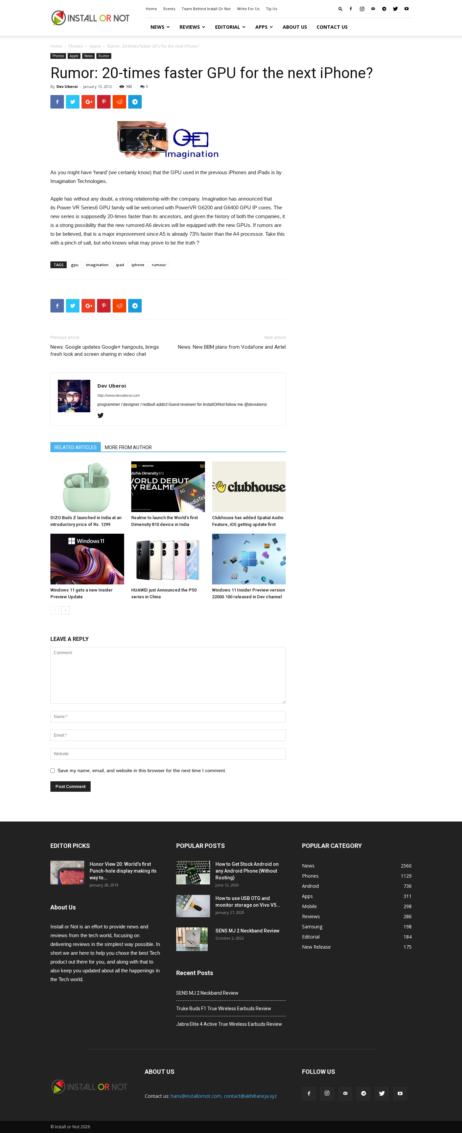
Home (151, 8)
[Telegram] (384, 9)
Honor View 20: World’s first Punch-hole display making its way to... (123, 870)
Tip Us (271, 8)
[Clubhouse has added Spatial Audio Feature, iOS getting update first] (249, 486)
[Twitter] (395, 9)
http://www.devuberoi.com (118, 395)
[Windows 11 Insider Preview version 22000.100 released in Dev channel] (249, 559)
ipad (120, 264)
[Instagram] (362, 9)
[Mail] (373, 9)
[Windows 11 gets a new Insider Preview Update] (87, 559)
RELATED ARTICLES (75, 447)
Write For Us (248, 8)
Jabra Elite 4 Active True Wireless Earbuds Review (229, 1024)
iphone (138, 264)
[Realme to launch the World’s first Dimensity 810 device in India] (168, 486)
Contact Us (332, 27)
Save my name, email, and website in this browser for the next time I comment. (141, 770)
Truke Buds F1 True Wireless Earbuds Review (223, 1008)
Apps (261, 27)
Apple (95, 46)
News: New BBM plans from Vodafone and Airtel (232, 347)
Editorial (227, 27)
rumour (159, 264)
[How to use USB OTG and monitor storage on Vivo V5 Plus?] (193, 906)
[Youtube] (406, 9)
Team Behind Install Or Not (206, 8)
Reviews (190, 27)
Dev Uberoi (67, 86)
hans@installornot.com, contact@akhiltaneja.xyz (224, 1096)
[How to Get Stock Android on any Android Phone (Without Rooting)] (193, 872)
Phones (76, 46)
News (157, 27)
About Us (295, 27)
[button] (341, 8)
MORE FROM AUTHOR (128, 447)
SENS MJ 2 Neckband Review (247, 930)
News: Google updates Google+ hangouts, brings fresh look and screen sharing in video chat (104, 350)
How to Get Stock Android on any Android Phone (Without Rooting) (247, 870)
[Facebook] (351, 9)
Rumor (103, 55)
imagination (97, 264)
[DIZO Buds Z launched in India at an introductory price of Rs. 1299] (87, 486)
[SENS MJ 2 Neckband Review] (192, 939)
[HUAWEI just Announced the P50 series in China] (168, 559)
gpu (74, 264)
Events (169, 8)
